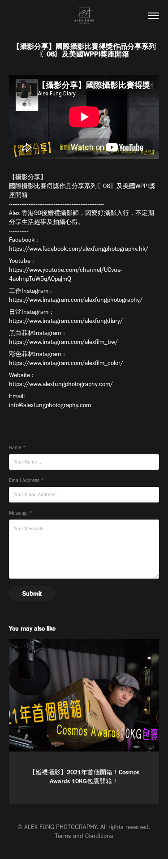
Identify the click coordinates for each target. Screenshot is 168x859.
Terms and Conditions (84, 836)
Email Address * (26, 480)
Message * (20, 513)
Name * (17, 448)
